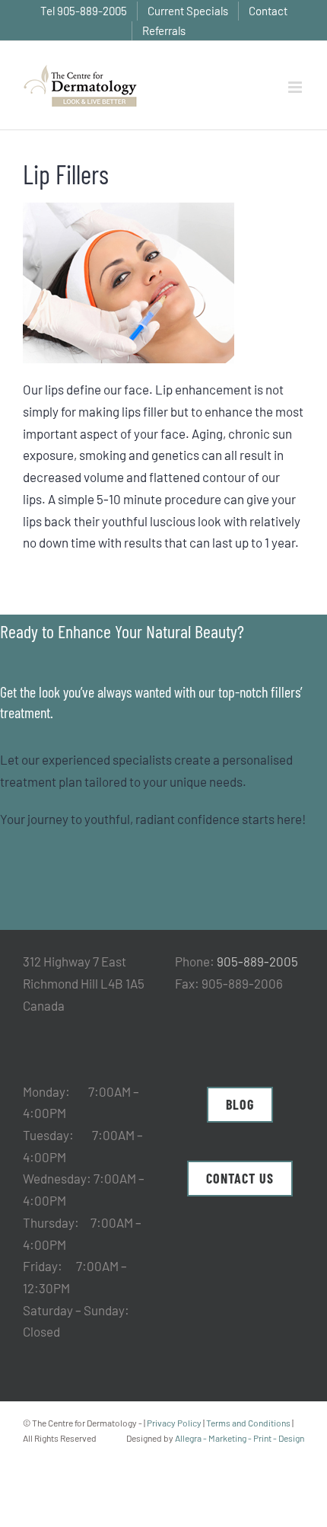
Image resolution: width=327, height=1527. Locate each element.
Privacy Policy (174, 1422)
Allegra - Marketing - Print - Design (239, 1438)
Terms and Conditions (248, 1422)
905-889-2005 (257, 961)
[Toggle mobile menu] (296, 87)
